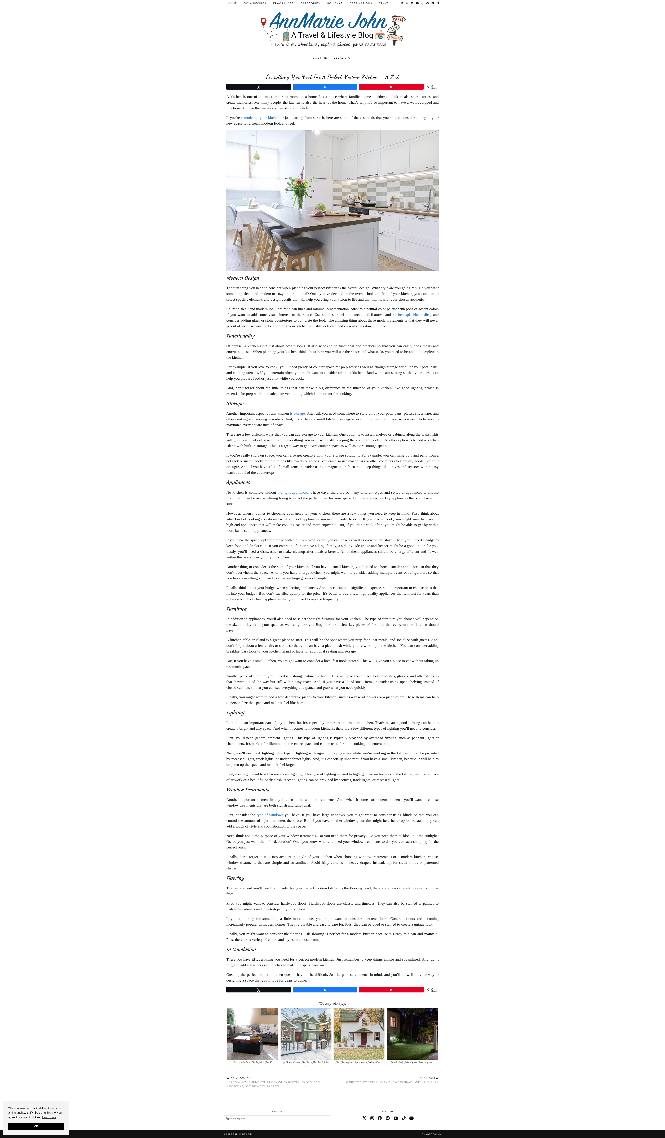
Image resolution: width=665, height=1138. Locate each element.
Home (232, 3)
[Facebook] (427, 3)
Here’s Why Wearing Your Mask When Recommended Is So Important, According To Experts (273, 1082)
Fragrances (283, 3)
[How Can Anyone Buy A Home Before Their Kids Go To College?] (359, 1034)
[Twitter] (402, 3)
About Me (319, 57)
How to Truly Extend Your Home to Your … (412, 1062)
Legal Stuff (344, 57)
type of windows (270, 815)
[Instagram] (407, 3)
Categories (310, 3)
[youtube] (395, 1118)
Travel (385, 3)
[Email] (433, 3)
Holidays (335, 3)
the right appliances (292, 492)
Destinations (360, 3)
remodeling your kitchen (260, 117)
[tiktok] (404, 1118)
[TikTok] (423, 3)
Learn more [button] (49, 1117)
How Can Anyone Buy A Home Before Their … (359, 1062)
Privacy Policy (431, 1134)
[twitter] (364, 1118)
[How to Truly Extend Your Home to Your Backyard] (412, 1034)
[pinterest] (388, 1118)
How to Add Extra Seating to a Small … (253, 1062)
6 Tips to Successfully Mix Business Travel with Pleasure (392, 1080)
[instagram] (372, 1118)
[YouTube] (417, 3)
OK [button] (36, 1126)
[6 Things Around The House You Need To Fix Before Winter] (306, 1034)
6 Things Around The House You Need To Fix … (306, 1063)
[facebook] (380, 1118)
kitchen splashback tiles (411, 314)
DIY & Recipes (255, 3)
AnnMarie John (243, 1134)
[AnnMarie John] (332, 26)
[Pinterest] (412, 3)
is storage (297, 413)
